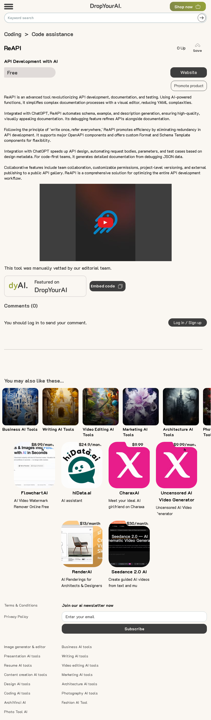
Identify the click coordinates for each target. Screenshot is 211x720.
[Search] (202, 18)
